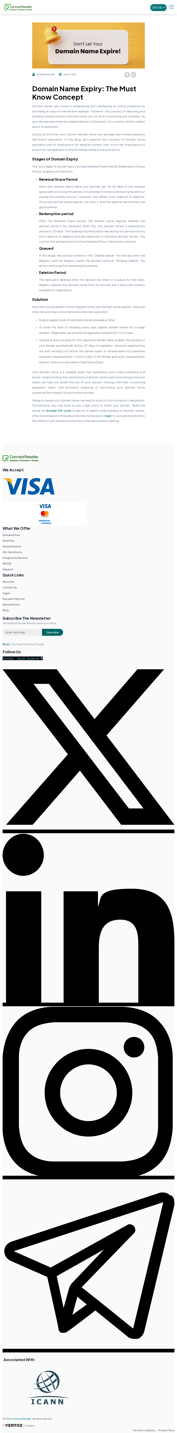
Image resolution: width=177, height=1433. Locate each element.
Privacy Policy (166, 1430)
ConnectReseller (21, 1418)
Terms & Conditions (144, 1430)
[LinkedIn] (133, 74)
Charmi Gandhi (47, 74)
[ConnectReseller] (18, 7)
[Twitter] (127, 74)
